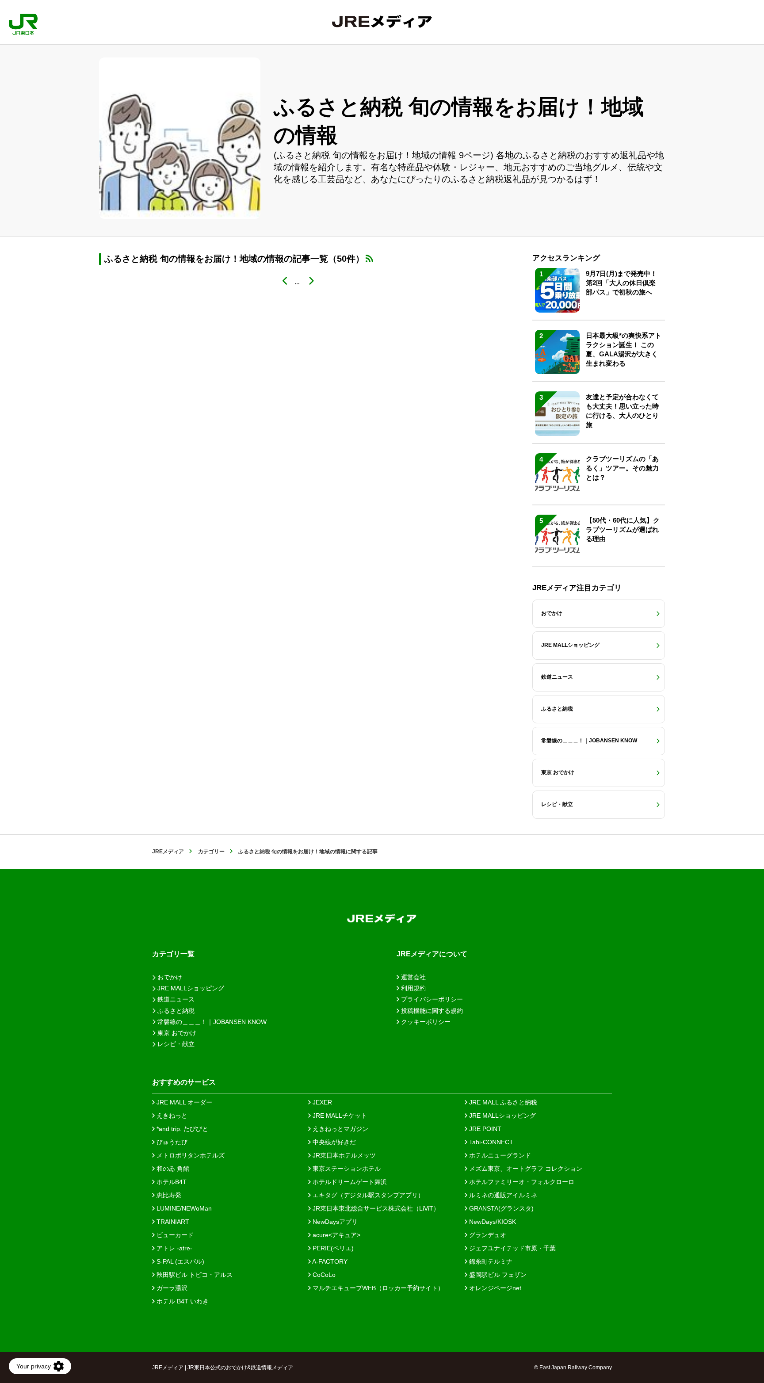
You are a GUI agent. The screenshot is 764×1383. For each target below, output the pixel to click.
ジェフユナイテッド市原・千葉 (511, 1248)
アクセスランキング (566, 258)
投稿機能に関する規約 (431, 1010)
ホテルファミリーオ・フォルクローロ (520, 1182)
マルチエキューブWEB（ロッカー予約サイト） (377, 1288)
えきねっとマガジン (339, 1129)
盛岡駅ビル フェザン (497, 1274)
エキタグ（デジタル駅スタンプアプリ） (367, 1195)
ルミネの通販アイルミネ (502, 1195)
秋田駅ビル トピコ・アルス (194, 1274)
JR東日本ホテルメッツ (343, 1155)
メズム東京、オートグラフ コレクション (524, 1168)
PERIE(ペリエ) (332, 1248)
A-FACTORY (329, 1261)
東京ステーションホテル (346, 1168)
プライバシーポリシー (431, 999)
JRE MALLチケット (339, 1115)
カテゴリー (211, 851)
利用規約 (412, 988)
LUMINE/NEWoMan (183, 1208)
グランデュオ (486, 1235)
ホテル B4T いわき (182, 1301)
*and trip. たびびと (181, 1129)
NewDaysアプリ (334, 1221)
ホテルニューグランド (499, 1155)
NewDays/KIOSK (491, 1221)
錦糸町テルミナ (489, 1261)
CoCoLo (323, 1274)
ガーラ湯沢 (171, 1288)
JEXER (321, 1102)
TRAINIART (172, 1221)
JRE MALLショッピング (501, 1115)
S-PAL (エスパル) (179, 1261)
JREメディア (168, 851)
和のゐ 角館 (172, 1168)
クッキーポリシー (425, 1021)
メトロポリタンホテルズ (190, 1155)
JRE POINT (484, 1129)
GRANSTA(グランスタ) (500, 1208)
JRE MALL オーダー (183, 1102)
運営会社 (412, 977)
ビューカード (174, 1235)
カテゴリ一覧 (173, 954)
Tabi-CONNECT (490, 1142)
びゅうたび (171, 1142)
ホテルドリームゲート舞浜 (349, 1182)
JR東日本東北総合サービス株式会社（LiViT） (375, 1208)
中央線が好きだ (333, 1142)
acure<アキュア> (335, 1235)
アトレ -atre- (173, 1248)
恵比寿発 (168, 1195)
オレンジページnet (494, 1288)
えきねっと (171, 1115)
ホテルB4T (171, 1182)
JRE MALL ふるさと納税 (502, 1102)
